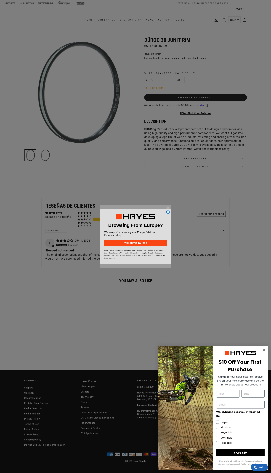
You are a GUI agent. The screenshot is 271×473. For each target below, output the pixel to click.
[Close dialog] (168, 212)
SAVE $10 (240, 453)
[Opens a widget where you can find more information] (259, 467)
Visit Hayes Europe (135, 242)
